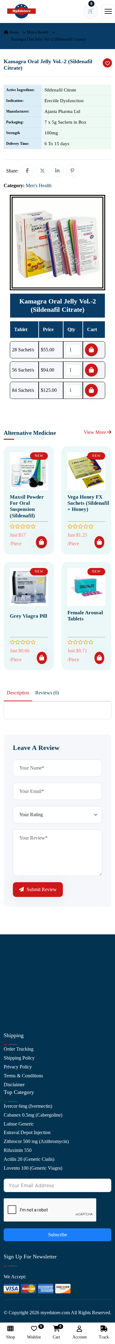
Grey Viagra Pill (28, 616)
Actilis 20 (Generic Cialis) (29, 1159)
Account (79, 1337)
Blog (8, 985)
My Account (16, 976)
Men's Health (37, 32)
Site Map (12, 1003)
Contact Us (14, 968)
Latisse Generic (19, 1123)
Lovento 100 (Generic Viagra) (33, 1168)
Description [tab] (18, 692)
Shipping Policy (19, 1057)
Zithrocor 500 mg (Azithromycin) (36, 1141)
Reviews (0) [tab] (47, 692)
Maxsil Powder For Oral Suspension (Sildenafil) (27, 506)
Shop (9, 994)
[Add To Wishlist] (107, 63)
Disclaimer (14, 1084)
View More (95, 432)
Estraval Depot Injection (27, 1132)
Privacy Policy (18, 1066)
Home (13, 32)
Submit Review (41, 889)
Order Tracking (18, 1049)
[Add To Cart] (41, 542)
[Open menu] (108, 11)
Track (104, 1337)
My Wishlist (15, 1012)
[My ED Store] (21, 11)
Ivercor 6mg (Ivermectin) (28, 1106)
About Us (13, 959)
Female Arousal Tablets (85, 616)
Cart (56, 1332)
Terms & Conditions (23, 1075)
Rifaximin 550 (18, 1150)
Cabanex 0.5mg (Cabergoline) (33, 1115)
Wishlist (34, 1332)
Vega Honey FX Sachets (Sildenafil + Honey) (88, 503)
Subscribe (57, 1234)
